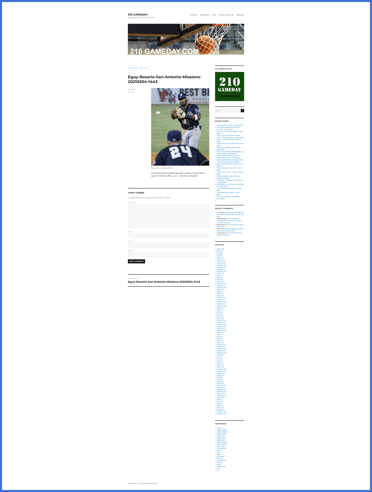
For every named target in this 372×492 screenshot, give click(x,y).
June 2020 (220, 379)
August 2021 (220, 355)
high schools (221, 446)
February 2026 (221, 261)
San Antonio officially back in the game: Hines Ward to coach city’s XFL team (230, 214)
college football (221, 434)
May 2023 (220, 314)
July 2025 (219, 275)
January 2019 (221, 410)
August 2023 (220, 308)
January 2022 (221, 346)
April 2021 (220, 363)
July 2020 (219, 377)
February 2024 (221, 298)
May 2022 (220, 338)
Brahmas (219, 428)
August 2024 (220, 289)
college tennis (221, 440)
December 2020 (221, 369)
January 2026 (221, 263)
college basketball (222, 432)
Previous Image (133, 68)
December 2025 (221, 265)
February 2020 (221, 385)
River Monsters (221, 460)
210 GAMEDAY (138, 14)
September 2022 (222, 330)
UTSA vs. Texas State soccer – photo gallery (230, 137)
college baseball (221, 430)
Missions (219, 450)
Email (131, 241)
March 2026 (220, 259)
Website (131, 251)
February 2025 (221, 283)
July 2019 (219, 399)
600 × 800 (131, 92)
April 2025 (220, 279)
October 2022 (221, 328)
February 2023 (221, 320)
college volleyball (222, 442)
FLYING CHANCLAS (226, 15)
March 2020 (220, 383)
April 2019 (220, 406)
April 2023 (220, 316)
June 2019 (220, 401)
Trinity (219, 464)
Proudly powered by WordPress (148, 483)
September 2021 (221, 353)
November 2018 (221, 414)
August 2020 (220, 375)
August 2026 (220, 249)
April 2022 (220, 340)
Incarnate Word (221, 448)
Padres (219, 454)
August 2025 (220, 273)
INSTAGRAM (204, 15)
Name (130, 232)
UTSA (214, 15)
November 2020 (221, 371)
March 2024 (220, 296)
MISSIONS (240, 15)
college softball (221, 438)
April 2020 (220, 381)
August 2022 (220, 332)
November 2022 (221, 326)
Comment (132, 202)
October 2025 (221, 269)
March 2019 (220, 408)
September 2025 (222, 271)
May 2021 (219, 361)
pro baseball (220, 456)
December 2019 (221, 389)
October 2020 (221, 373)
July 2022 (219, 334)
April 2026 (220, 257)
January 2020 (221, 387)
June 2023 (220, 312)
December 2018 (221, 412)
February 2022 (221, 344)
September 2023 (222, 306)
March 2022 (220, 342)
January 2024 (221, 300)
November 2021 (221, 351)
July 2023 (219, 310)
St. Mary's (220, 462)
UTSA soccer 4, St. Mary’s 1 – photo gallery (230, 125)
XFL (218, 470)
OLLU (218, 452)
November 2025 (221, 267)
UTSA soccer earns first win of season (228, 135)
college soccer (221, 436)
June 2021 (220, 359)
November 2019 (221, 391)
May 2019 (220, 404)
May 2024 (220, 292)
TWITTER (193, 15)
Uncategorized (221, 466)
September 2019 (222, 395)
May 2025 (220, 277)
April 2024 (220, 294)
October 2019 (221, 393)
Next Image (143, 68)
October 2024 (221, 285)
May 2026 (220, 255)
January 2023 (221, 322)
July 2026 (219, 251)
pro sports (220, 458)
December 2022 (221, 324)
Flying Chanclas (221, 444)
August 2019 (220, 397)
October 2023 (221, 304)
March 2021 (220, 365)
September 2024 (222, 287)
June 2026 (220, 253)
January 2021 (221, 367)
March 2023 (220, 318)
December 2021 (221, 349)
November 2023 (221, 302)
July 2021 (219, 357)
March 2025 (220, 281)
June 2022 (220, 336)
